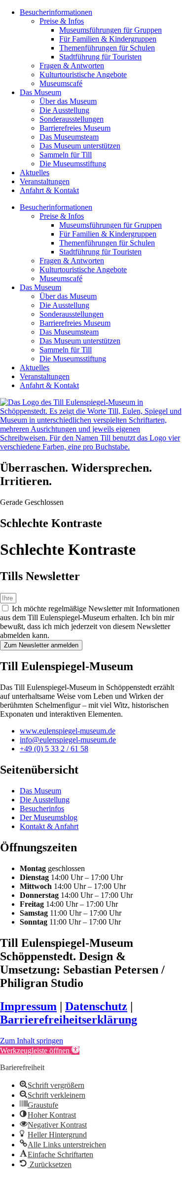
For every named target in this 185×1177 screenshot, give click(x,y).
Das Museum (40, 92)
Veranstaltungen (45, 181)
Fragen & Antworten (71, 65)
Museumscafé (60, 83)
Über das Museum (68, 101)
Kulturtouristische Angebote (83, 74)
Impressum (28, 1006)
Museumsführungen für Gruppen (110, 30)
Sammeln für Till (65, 154)
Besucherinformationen (56, 12)
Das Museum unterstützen (79, 146)
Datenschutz (96, 1006)
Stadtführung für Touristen (100, 56)
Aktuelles (34, 172)
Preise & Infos (61, 21)
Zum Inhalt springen (31, 1040)
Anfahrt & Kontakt (49, 190)
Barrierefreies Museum (75, 128)
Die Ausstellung (64, 110)
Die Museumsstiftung (72, 163)
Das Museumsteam (69, 137)
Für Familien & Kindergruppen (107, 39)
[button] (39, 1050)
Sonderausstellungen (71, 119)
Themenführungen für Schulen (107, 48)
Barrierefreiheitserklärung (68, 1019)
